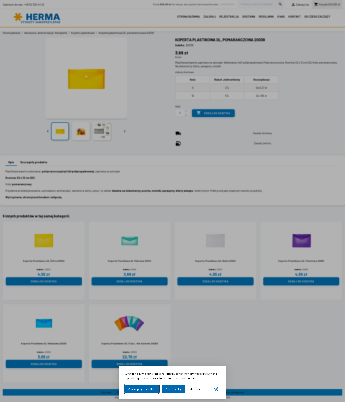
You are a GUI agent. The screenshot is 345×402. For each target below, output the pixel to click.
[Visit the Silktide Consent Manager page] (216, 389)
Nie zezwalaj (173, 389)
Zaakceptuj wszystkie (141, 389)
